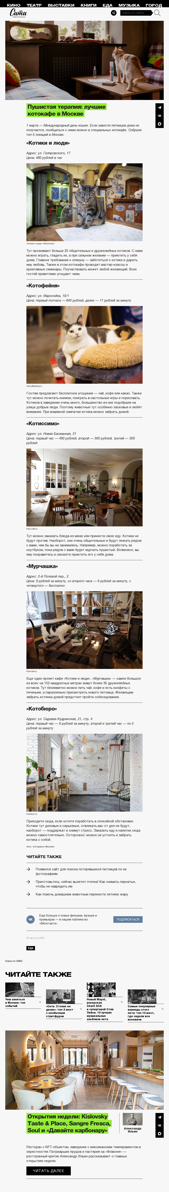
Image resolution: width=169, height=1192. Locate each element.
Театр (34, 5)
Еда (107, 5)
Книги (89, 5)
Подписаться (128, 919)
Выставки (61, 5)
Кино (13, 5)
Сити (18, 12)
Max (159, 124)
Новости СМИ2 (13, 961)
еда (30, 948)
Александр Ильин (132, 1130)
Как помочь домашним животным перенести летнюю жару (82, 894)
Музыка (129, 5)
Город (154, 5)
